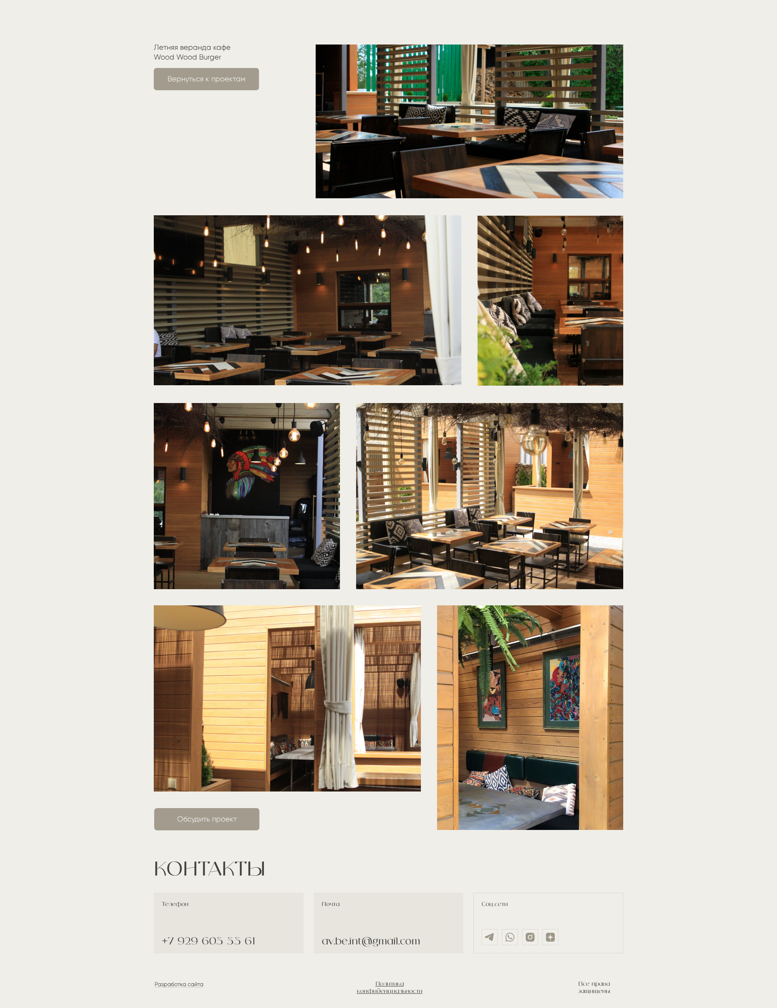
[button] (206, 819)
